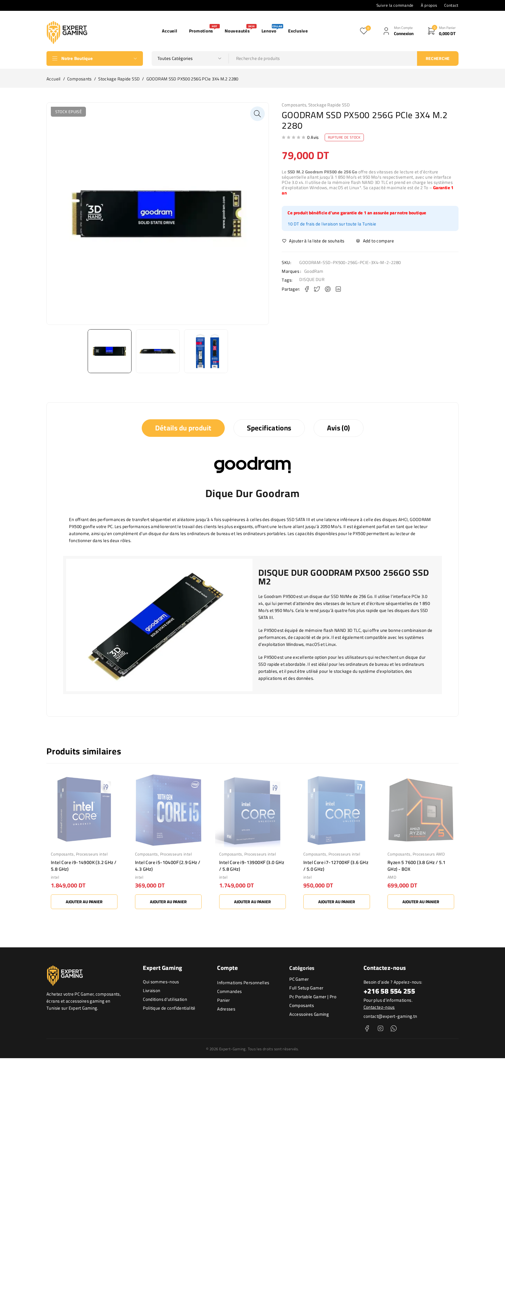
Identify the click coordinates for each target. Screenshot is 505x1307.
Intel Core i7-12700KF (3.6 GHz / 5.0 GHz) (335, 865)
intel (55, 877)
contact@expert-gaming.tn (390, 1016)
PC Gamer (299, 979)
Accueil (53, 79)
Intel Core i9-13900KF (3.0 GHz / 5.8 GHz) (251, 865)
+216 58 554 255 (389, 991)
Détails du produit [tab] (183, 427)
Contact (451, 5)
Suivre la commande (395, 5)
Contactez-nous (379, 1007)
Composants (79, 79)
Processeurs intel (92, 854)
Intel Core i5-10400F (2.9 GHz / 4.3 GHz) (167, 865)
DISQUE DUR (311, 279)
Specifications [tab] (269, 427)
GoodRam (314, 271)
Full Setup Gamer (306, 988)
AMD (392, 877)
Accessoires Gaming (309, 1014)
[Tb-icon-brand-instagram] (380, 1028)
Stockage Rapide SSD (119, 79)
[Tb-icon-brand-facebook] (367, 1028)
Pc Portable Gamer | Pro (312, 996)
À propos (429, 5)
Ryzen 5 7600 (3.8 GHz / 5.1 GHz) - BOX (417, 865)
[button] (257, 113)
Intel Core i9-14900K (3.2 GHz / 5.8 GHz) (83, 865)
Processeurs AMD (429, 854)
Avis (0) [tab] (338, 427)
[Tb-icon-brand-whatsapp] (393, 1028)
